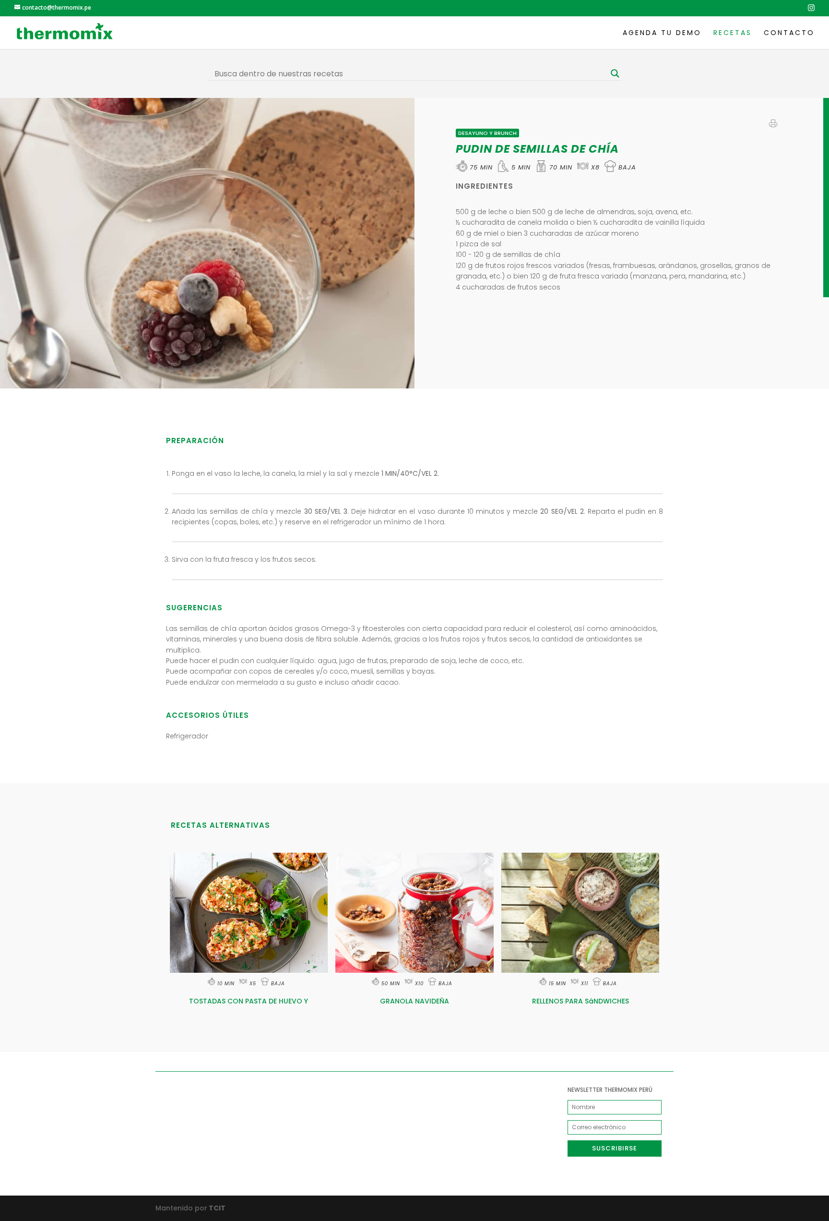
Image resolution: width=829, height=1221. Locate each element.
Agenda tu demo (662, 33)
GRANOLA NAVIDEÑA (414, 1001)
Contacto (789, 33)
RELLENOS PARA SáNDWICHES (580, 1001)
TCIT (216, 1208)
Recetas (732, 33)
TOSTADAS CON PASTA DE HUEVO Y (248, 1001)
